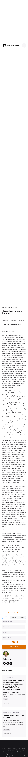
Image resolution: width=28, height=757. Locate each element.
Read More (6, 703)
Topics (5, 699)
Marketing (6, 729)
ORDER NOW (14, 646)
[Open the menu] (24, 45)
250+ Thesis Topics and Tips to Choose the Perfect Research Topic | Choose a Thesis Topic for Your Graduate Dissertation (13, 684)
